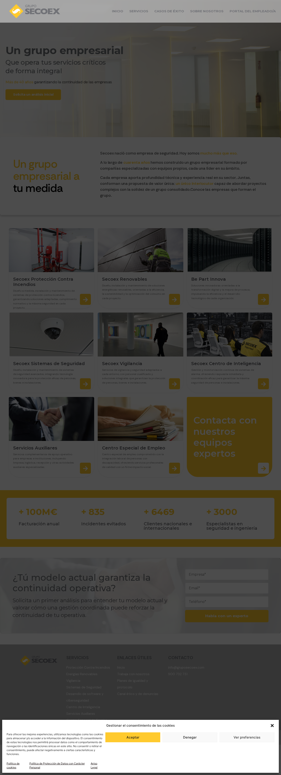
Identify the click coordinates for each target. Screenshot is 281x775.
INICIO (117, 11)
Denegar (190, 737)
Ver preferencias (247, 737)
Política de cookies (13, 765)
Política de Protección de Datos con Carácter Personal (57, 765)
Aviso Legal (94, 765)
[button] (272, 725)
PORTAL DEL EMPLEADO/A (253, 11)
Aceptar (132, 737)
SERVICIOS (138, 11)
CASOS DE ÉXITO (169, 11)
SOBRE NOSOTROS (206, 11)
